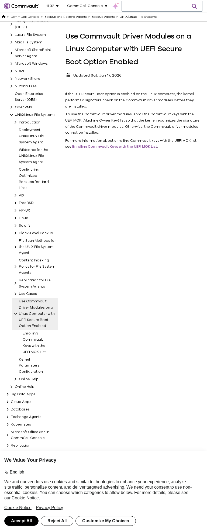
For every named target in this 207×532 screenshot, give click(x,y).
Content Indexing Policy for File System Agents (37, 266)
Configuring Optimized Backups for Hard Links (34, 178)
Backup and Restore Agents (65, 17)
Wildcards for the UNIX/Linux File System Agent (33, 156)
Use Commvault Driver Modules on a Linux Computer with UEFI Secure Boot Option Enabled (37, 313)
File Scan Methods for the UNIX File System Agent (37, 246)
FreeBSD (26, 203)
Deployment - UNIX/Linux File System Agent (31, 136)
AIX (21, 195)
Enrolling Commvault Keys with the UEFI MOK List (34, 342)
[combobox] (154, 6)
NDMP (20, 71)
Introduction (29, 122)
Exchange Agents (26, 416)
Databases (20, 409)
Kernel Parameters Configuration (31, 365)
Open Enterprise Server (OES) (29, 96)
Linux (23, 218)
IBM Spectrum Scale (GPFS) (32, 24)
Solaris (24, 225)
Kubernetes (21, 424)
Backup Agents (103, 17)
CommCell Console (25, 17)
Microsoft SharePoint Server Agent (33, 52)
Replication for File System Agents (35, 283)
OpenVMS (23, 107)
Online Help (29, 379)
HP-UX (24, 210)
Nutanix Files (26, 86)
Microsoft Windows (31, 63)
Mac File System (28, 42)
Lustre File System (30, 34)
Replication (20, 445)
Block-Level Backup (36, 233)
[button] (194, 6)
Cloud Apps (21, 401)
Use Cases (28, 293)
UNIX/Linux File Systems (35, 114)
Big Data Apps (23, 394)
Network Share (27, 78)
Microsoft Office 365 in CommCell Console (30, 435)
